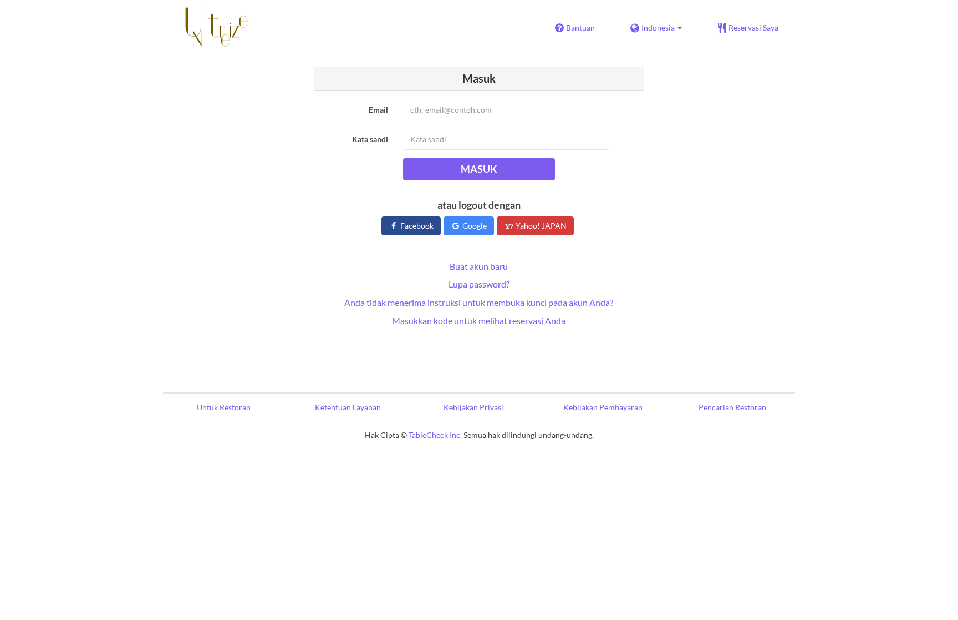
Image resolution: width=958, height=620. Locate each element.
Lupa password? (479, 284)
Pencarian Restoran (732, 407)
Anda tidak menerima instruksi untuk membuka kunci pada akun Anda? (478, 302)
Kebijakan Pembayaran (603, 407)
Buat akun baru (479, 266)
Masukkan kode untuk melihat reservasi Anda (478, 320)
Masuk (479, 169)
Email (378, 109)
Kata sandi (370, 139)
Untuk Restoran (224, 407)
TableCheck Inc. (435, 435)
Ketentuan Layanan (348, 407)
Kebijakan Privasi (473, 407)
